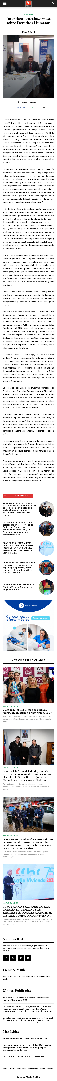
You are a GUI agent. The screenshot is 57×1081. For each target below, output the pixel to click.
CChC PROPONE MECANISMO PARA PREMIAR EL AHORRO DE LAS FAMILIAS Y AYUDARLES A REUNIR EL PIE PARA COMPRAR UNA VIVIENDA (18, 548)
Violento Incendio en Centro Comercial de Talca (25, 1038)
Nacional (28, 15)
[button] (4, 3)
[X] (21, 958)
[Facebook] (6, 958)
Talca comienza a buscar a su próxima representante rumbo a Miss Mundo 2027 (27, 711)
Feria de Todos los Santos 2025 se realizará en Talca (26, 1056)
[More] (44, 107)
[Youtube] (28, 958)
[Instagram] (13, 958)
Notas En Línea (10, 706)
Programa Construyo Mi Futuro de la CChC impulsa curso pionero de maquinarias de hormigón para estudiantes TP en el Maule (27, 1047)
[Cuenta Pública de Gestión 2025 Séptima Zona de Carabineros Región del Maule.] (46, 587)
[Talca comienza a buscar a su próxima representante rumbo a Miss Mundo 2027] (28, 685)
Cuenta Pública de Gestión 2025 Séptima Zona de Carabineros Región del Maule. (19, 587)
